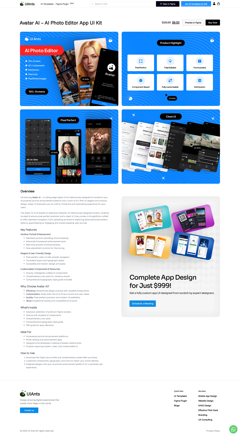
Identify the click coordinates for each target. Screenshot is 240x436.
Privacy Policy (213, 430)
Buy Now (212, 22)
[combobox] (122, 4)
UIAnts (30, 4)
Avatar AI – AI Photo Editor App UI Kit (61, 22)
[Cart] (218, 3)
